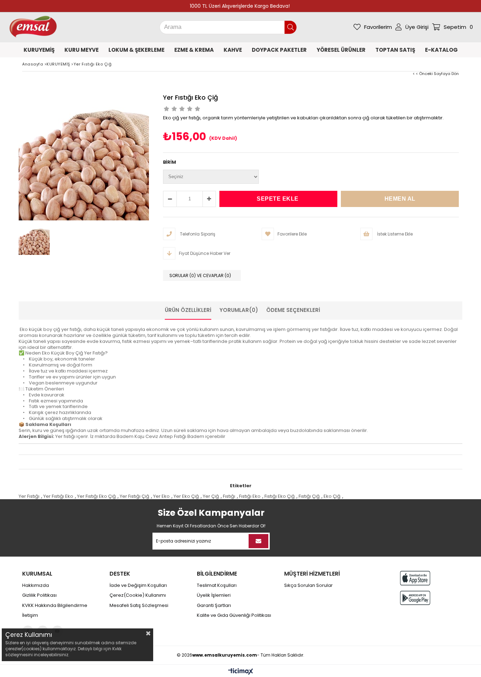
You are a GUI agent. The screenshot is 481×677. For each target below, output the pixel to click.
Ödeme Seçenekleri (293, 310)
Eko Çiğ (332, 496)
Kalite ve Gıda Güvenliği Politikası (234, 615)
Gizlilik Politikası (39, 595)
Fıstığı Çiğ (309, 496)
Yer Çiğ (211, 496)
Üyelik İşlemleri (214, 595)
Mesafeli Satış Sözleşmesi (139, 605)
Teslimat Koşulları (217, 585)
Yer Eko (161, 496)
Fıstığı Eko (250, 496)
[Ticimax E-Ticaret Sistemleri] (240, 671)
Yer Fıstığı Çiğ (134, 496)
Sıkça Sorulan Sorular (308, 585)
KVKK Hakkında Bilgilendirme (54, 605)
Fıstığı (229, 496)
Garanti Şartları (214, 605)
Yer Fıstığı (29, 496)
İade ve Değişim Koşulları (138, 585)
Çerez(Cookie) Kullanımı (138, 595)
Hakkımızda (35, 585)
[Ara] (290, 27)
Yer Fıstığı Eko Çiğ (96, 496)
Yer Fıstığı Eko (58, 496)
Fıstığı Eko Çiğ (279, 496)
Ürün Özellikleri (188, 310)
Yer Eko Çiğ (186, 496)
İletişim (30, 615)
